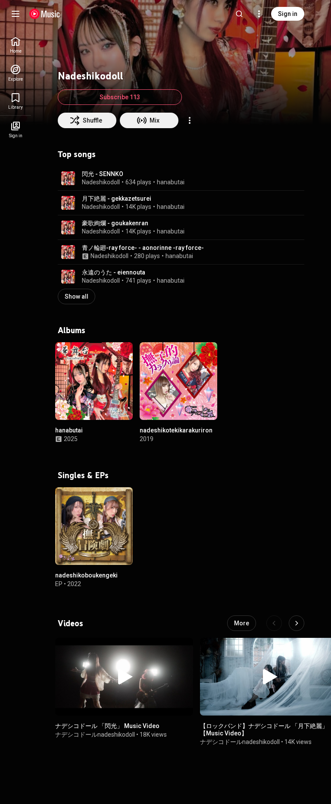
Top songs (77, 154)
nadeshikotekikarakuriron (176, 430)
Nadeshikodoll (101, 182)
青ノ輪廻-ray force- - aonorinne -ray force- (143, 247)
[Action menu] (189, 120)
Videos (70, 623)
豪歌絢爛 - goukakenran (115, 223)
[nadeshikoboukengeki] (94, 526)
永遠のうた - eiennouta (113, 272)
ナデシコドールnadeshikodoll (95, 734)
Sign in (287, 13)
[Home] (44, 14)
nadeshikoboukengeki (86, 575)
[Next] (296, 623)
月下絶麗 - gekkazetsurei (116, 198)
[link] (15, 45)
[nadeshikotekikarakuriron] (178, 381)
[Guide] (15, 14)
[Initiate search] (239, 14)
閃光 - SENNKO (102, 173)
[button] (68, 178)
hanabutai (170, 182)
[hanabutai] (94, 381)
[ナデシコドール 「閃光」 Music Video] (124, 677)
